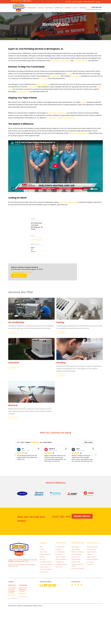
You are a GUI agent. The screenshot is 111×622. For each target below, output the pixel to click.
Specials (42, 557)
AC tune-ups (43, 78)
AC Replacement (60, 547)
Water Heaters (75, 547)
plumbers (83, 102)
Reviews (80, 2)
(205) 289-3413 (36, 240)
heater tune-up (65, 60)
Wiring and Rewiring (92, 559)
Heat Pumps (59, 567)
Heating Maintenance (61, 564)
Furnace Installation (61, 559)
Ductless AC (59, 554)
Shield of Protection (89, 2)
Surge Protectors (92, 557)
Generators (59, 8)
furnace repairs (32, 87)
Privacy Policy (43, 572)
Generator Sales (75, 562)
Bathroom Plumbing (77, 552)
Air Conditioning (30, 8)
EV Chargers (90, 562)
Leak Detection (75, 557)
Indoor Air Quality (60, 557)
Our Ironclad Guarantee (46, 564)
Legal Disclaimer (44, 567)
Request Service (19, 276)
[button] (95, 455)
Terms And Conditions (46, 569)
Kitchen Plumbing (76, 554)
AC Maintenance (60, 552)
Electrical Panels (91, 549)
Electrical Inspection (92, 547)
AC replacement (55, 76)
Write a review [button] (88, 442)
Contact (74, 2)
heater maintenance (43, 84)
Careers (98, 2)
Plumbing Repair (75, 559)
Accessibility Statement (46, 562)
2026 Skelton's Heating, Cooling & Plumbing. (21, 605)
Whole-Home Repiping (77, 568)
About (75, 8)
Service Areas (43, 552)
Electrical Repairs (91, 552)
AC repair (69, 74)
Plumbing (68, 8)
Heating (40, 8)
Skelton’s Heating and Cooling (78, 133)
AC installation (55, 60)
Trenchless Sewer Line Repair (77, 565)
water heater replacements (57, 113)
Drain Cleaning (75, 549)
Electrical (49, 8)
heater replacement (23, 91)
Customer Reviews (45, 554)
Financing (68, 2)
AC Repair (58, 549)
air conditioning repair (81, 60)
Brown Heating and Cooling (68, 202)
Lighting (89, 554)
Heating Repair (60, 562)
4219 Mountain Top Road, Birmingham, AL (60, 118)
